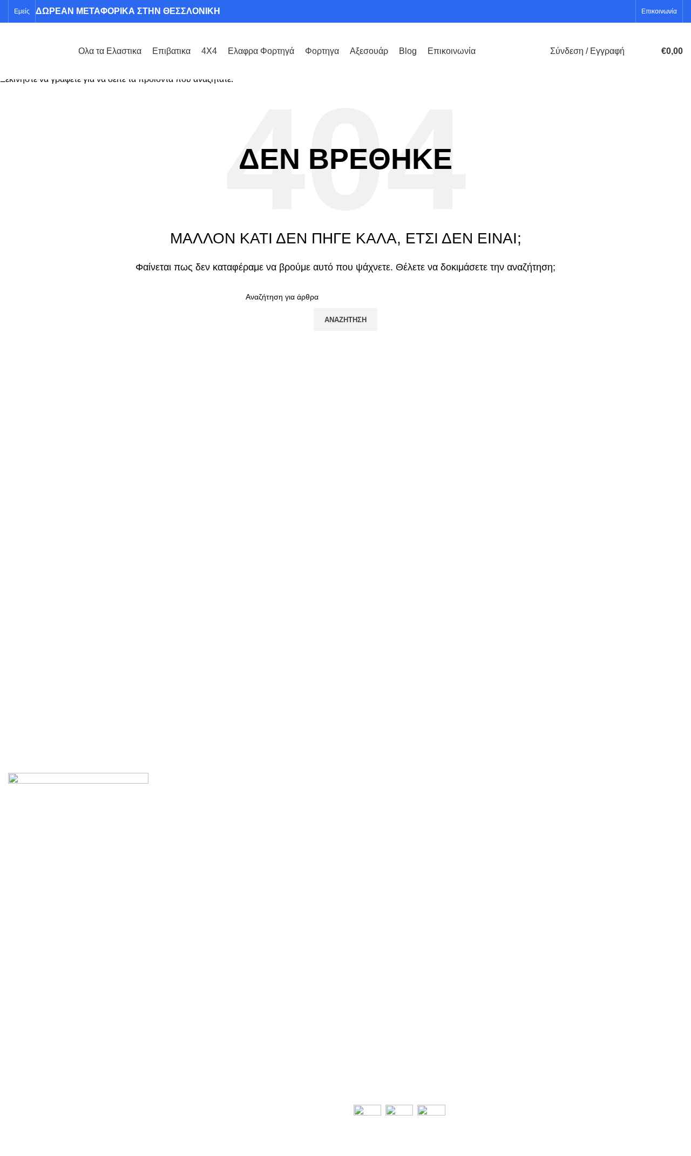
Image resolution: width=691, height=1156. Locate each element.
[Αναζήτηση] (635, 51)
